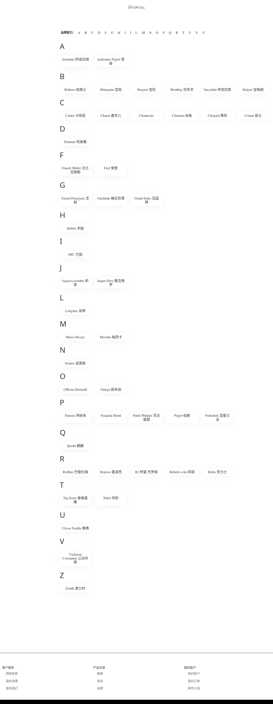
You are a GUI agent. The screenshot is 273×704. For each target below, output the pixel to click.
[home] (136, 21)
